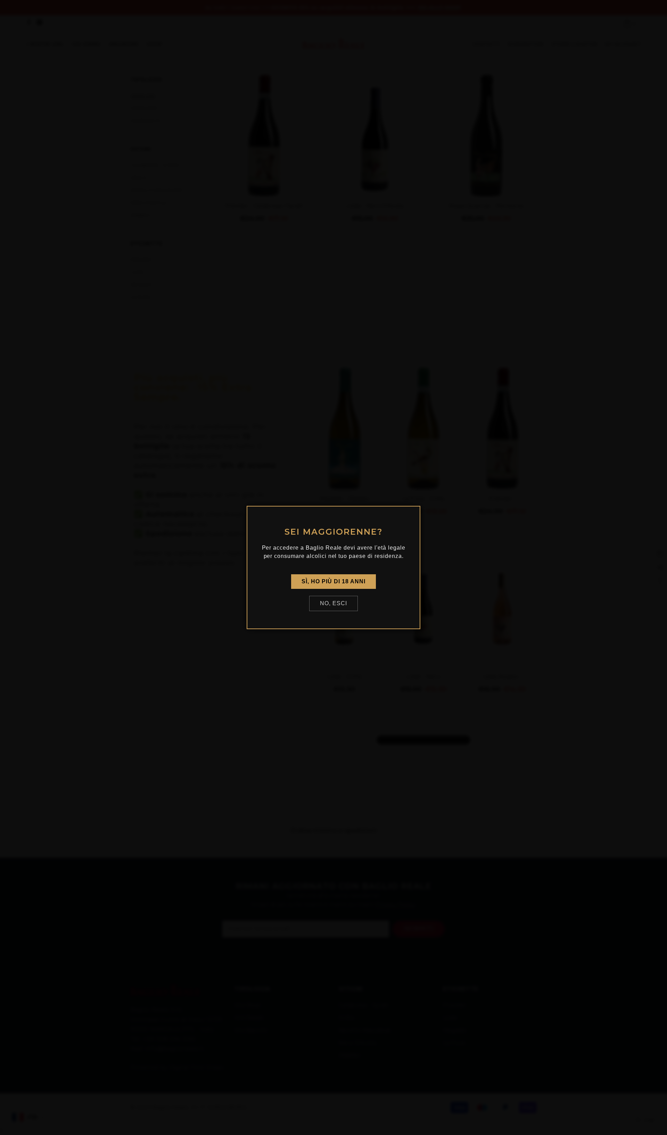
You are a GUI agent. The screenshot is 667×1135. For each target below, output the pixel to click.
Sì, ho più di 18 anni (333, 581)
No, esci (333, 603)
